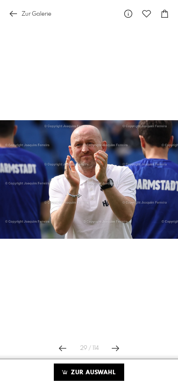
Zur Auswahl (92, 372)
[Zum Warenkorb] (165, 13)
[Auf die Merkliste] (147, 13)
